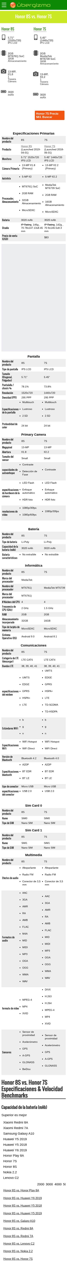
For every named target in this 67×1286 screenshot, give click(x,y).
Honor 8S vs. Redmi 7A (18, 1236)
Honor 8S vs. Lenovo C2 (18, 1243)
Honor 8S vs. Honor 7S (18, 1258)
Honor (5, 29)
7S (44, 29)
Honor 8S (26, 146)
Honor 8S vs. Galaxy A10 (19, 1220)
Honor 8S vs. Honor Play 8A (21, 1190)
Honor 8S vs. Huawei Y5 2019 (22, 1213)
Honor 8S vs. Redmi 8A (18, 1228)
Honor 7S (49, 146)
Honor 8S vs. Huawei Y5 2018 (22, 1205)
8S (12, 29)
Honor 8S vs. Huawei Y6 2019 (22, 1198)
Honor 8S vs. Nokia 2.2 (18, 1251)
